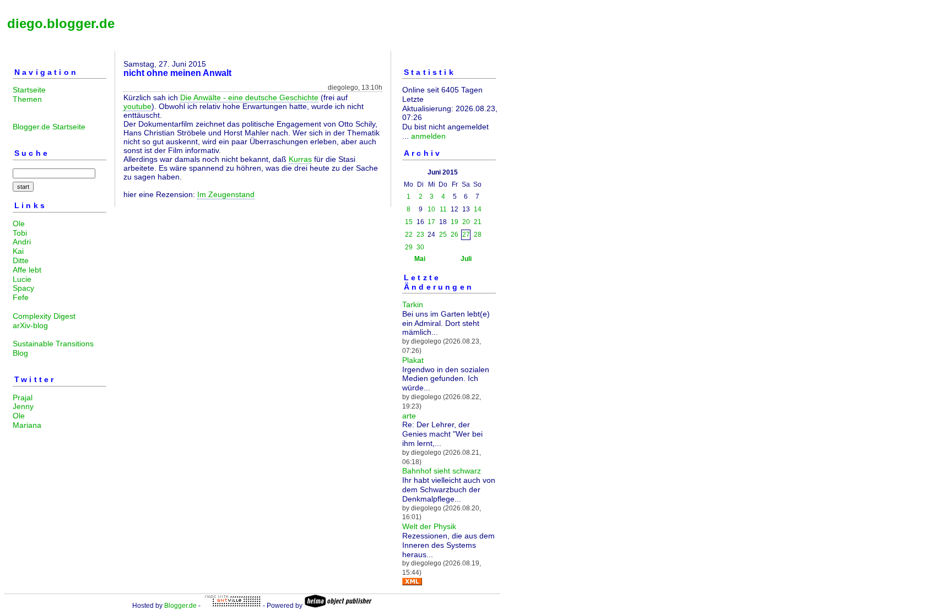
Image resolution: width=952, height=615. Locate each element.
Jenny (23, 406)
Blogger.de (180, 605)
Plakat (413, 360)
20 (466, 222)
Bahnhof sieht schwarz (441, 470)
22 (409, 234)
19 (454, 222)
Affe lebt (27, 269)
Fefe (21, 297)
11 (443, 209)
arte (409, 415)
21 (478, 222)
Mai (419, 259)
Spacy (23, 288)
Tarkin (412, 304)
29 (409, 247)
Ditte (21, 260)
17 (431, 222)
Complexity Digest (44, 316)
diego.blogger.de (61, 23)
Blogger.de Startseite (49, 126)
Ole (19, 223)
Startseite (29, 89)
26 (454, 234)
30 (420, 247)
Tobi (20, 232)
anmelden (428, 136)
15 (409, 222)
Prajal (23, 397)
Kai (18, 251)
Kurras (300, 159)
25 (443, 234)
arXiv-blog (30, 325)
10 (431, 209)
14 (478, 209)
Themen (27, 99)
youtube (137, 106)
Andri (22, 241)
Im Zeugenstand (226, 194)
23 (420, 234)
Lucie (22, 279)
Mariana (27, 425)
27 (466, 234)
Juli (466, 259)
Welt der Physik (429, 526)
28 (478, 234)
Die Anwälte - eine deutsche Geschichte (249, 97)
